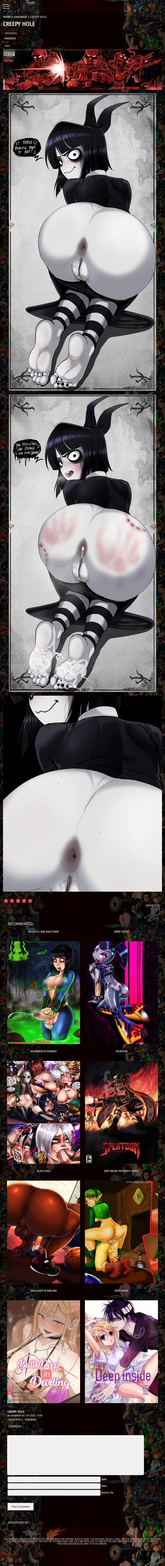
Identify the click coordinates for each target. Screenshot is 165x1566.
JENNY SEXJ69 (121, 931)
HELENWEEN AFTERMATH (43, 1051)
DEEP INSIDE (121, 1290)
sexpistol (16, 1415)
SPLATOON (121, 1051)
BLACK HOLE (43, 1171)
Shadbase (10, 38)
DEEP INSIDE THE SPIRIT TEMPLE (121, 1171)
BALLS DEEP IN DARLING (43, 1290)
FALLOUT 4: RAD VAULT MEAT (43, 931)
